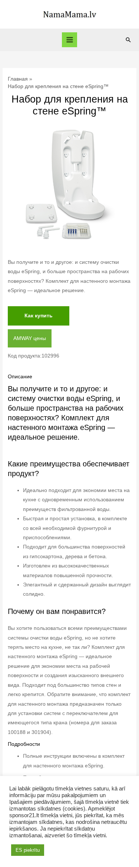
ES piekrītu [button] (28, 850)
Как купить (38, 315)
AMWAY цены (29, 338)
